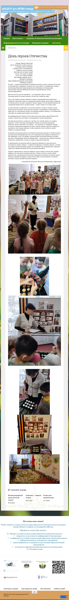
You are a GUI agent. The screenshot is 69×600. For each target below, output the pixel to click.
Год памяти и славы (29, 589)
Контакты (56, 43)
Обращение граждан (40, 43)
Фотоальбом (45, 589)
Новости (12, 48)
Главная (7, 38)
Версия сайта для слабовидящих (52, 7)
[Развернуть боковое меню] (3, 48)
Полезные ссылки (11, 589)
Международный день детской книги (15, 497)
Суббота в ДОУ (59, 589)
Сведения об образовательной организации (44, 38)
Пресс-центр (17, 38)
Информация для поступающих (16, 43)
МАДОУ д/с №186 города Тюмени (24, 8)
